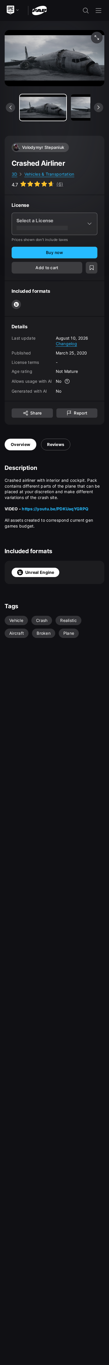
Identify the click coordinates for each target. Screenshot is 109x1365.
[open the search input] (85, 10)
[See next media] (98, 107)
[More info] (67, 381)
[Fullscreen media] (97, 37)
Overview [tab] (20, 444)
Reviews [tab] (55, 444)
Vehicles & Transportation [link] (49, 174)
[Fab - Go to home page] (39, 10)
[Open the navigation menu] (98, 10)
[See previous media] (10, 107)
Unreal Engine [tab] (39, 572)
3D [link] (14, 174)
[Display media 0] (43, 107)
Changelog (66, 343)
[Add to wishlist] (91, 268)
